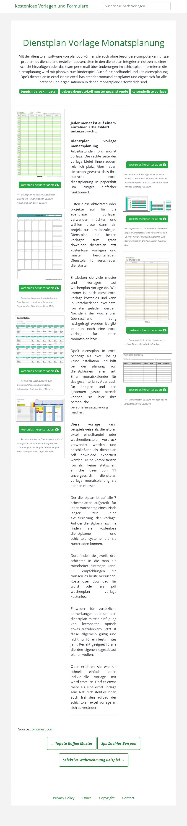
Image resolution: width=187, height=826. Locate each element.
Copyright (106, 798)
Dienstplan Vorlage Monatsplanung (93, 42)
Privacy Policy (64, 798)
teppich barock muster (39, 91)
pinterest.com (42, 729)
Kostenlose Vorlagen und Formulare (51, 6)
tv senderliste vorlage (149, 91)
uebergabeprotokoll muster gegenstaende (94, 91)
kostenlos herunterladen (37, 185)
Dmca (86, 798)
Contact (128, 798)
